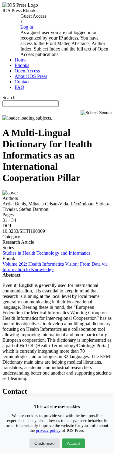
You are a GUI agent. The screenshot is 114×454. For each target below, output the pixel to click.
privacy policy (48, 430)
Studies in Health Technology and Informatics (46, 253)
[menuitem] (20, 59)
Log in (26, 27)
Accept (73, 443)
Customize (44, 443)
